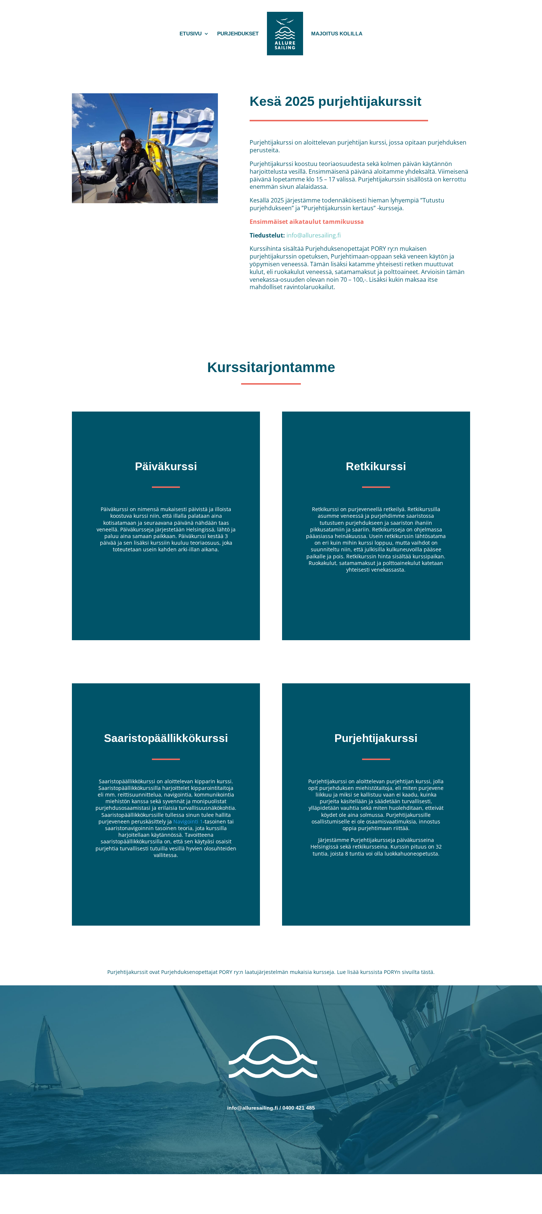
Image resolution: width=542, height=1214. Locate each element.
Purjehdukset (238, 34)
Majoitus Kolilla (336, 34)
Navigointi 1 (187, 821)
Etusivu (191, 34)
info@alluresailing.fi (313, 235)
